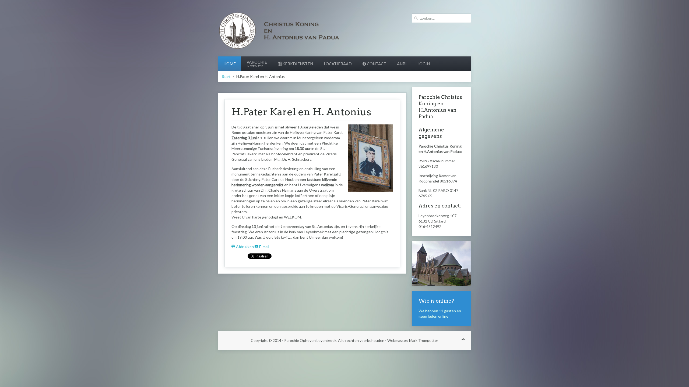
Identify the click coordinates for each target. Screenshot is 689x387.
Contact (376, 63)
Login (423, 63)
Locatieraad (338, 63)
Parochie (257, 64)
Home (229, 63)
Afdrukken (245, 246)
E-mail (263, 246)
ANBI (402, 63)
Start (226, 76)
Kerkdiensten (297, 63)
